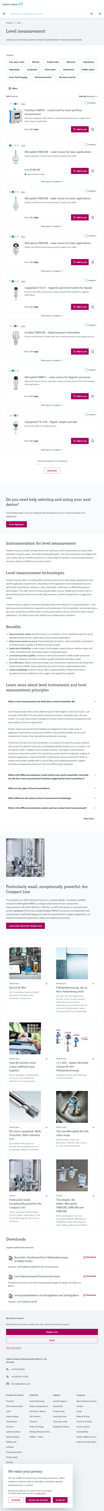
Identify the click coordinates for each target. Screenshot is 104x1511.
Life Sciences (35, 1416)
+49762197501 (18, 1369)
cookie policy (41, 1493)
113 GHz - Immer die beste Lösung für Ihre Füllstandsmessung (72, 1066)
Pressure (10, 1426)
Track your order (60, 1421)
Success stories (83, 1426)
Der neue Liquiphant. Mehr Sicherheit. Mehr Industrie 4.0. (25, 1135)
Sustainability (82, 1431)
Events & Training (84, 1421)
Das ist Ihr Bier (17, 987)
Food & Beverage (37, 1401)
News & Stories (83, 1416)
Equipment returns (61, 1426)
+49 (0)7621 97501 (20, 1376)
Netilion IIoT (11, 1442)
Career (79, 1411)
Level (8, 1411)
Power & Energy (37, 1426)
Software (10, 1447)
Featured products (14, 1452)
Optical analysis (13, 1436)
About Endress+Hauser (86, 1401)
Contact (79, 1406)
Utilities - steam (36, 1436)
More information (13, 1347)
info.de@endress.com (20, 1383)
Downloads (58, 1406)
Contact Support (60, 1401)
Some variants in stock (36, 174)
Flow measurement (14, 1406)
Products (9, 23)
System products (13, 1431)
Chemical (33, 1421)
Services (9, 1462)
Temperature (11, 1421)
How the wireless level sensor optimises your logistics (22, 1066)
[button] (17, 62)
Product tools (12, 1457)
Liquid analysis (12, 1416)
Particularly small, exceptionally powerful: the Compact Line (25, 1203)
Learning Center (60, 1416)
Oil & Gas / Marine (38, 1411)
